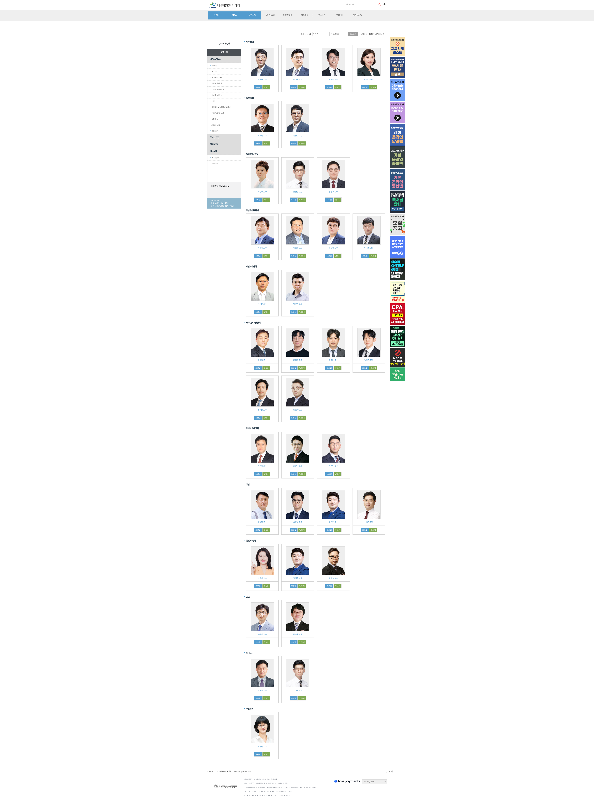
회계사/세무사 (215, 59)
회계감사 (214, 119)
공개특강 (252, 15)
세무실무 (214, 163)
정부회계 (214, 71)
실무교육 (304, 15)
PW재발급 (380, 34)
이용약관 (236, 771)
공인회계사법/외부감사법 (220, 107)
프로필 (258, 87)
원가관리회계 (216, 77)
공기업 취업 (270, 15)
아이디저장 (306, 34)
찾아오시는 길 (247, 771)
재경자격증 (287, 15)
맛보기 (266, 87)
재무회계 (214, 65)
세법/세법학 (215, 125)
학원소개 (210, 771)
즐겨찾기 (384, 4)
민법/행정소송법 (217, 113)
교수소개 (321, 15)
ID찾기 (371, 34)
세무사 (234, 15)
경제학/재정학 (216, 95)
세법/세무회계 (216, 83)
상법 (213, 101)
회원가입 (363, 34)
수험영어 (214, 131)
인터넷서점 (357, 15)
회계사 (217, 15)
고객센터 (339, 15)
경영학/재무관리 (217, 89)
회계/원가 (215, 157)
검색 (379, 4)
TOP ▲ (389, 771)
